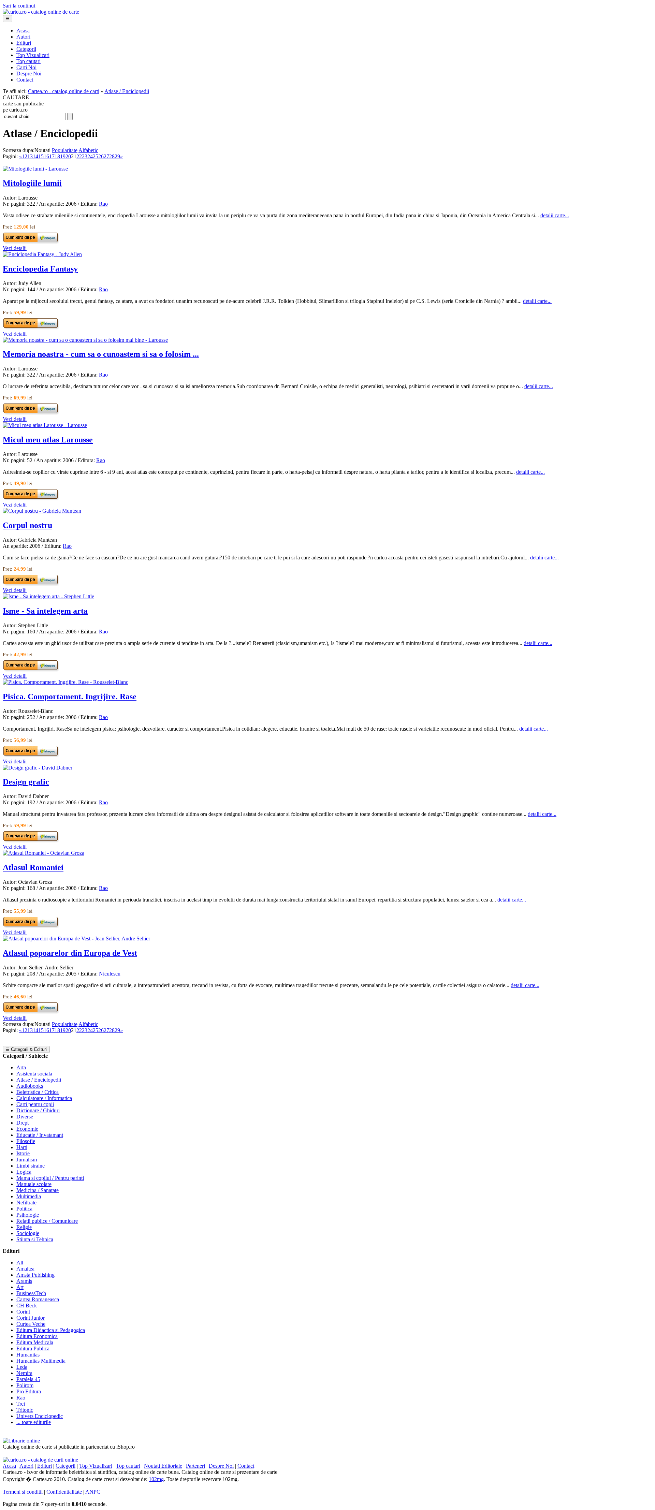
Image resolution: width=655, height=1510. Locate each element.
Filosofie (25, 1141)
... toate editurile (33, 1422)
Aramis (24, 1281)
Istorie (23, 1153)
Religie (24, 1227)
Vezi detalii (15, 248)
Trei (20, 1404)
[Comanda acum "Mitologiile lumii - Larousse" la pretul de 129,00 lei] (31, 242)
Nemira (24, 1373)
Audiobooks (29, 1086)
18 (57, 156)
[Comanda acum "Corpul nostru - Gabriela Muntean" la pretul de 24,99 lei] (31, 584)
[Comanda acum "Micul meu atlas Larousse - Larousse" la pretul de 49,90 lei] (31, 498)
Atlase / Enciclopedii (126, 91)
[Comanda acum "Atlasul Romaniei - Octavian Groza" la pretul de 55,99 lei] (31, 926)
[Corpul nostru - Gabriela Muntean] (42, 511)
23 (84, 156)
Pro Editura (28, 1391)
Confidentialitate (64, 1492)
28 (112, 156)
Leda (21, 1367)
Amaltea (25, 1269)
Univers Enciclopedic (39, 1416)
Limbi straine (30, 1166)
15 (41, 156)
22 (79, 156)
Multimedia (28, 1196)
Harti (21, 1147)
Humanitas (28, 1355)
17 (52, 156)
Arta (21, 1067)
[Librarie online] (21, 1440)
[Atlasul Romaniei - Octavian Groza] (43, 853)
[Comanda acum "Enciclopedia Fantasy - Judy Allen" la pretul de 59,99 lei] (31, 328)
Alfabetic (88, 150)
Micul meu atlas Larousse (48, 439)
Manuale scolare (34, 1184)
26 (101, 156)
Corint (23, 1312)
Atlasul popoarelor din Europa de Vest (70, 953)
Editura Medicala (34, 1342)
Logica (23, 1172)
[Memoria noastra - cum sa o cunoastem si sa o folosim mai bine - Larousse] (85, 340)
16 (46, 156)
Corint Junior (30, 1318)
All (19, 1262)
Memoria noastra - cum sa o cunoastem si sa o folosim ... (101, 354)
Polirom (24, 1385)
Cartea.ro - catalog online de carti (63, 91)
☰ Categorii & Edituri (26, 1049)
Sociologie (27, 1233)
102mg (156, 1479)
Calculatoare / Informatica (44, 1098)
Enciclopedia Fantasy (40, 268)
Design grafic (26, 781)
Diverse (24, 1116)
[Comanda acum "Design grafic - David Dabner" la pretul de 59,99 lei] (31, 841)
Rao (103, 204)
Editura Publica (32, 1348)
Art (20, 1287)
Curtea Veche (30, 1324)
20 (68, 156)
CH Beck (26, 1305)
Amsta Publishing (35, 1275)
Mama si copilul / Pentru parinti (50, 1178)
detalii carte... (554, 215)
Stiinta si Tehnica (34, 1239)
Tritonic (24, 1410)
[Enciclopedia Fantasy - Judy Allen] (42, 254)
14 (35, 156)
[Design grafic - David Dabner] (37, 768)
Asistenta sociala (34, 1073)
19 (63, 156)
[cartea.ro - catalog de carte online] (41, 12)
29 (117, 156)
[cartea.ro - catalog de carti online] (40, 1460)
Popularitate (64, 150)
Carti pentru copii (35, 1104)
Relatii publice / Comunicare (47, 1221)
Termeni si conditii (23, 1492)
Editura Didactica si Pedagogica (50, 1330)
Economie (27, 1129)
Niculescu (109, 974)
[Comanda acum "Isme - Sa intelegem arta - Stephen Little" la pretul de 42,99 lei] (31, 670)
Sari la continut (19, 6)
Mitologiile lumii (32, 183)
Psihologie (27, 1215)
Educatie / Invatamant (39, 1135)
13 (30, 156)
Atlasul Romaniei (33, 867)
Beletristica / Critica (37, 1092)
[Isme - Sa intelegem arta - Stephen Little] (48, 596)
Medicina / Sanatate (37, 1190)
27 (106, 156)
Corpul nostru (27, 525)
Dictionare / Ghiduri (38, 1110)
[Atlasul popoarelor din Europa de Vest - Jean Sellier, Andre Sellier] (76, 938)
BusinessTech (31, 1293)
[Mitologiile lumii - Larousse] (35, 169)
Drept (22, 1123)
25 (95, 156)
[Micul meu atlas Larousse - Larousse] (45, 425)
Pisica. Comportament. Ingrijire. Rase (69, 696)
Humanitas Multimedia (41, 1361)
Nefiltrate (26, 1202)
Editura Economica (37, 1336)
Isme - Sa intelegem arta (45, 610)
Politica (24, 1209)
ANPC (92, 1492)
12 (24, 156)
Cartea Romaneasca (37, 1299)
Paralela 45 (28, 1379)
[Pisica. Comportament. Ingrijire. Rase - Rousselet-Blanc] (65, 682)
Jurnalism (26, 1159)
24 (90, 156)
